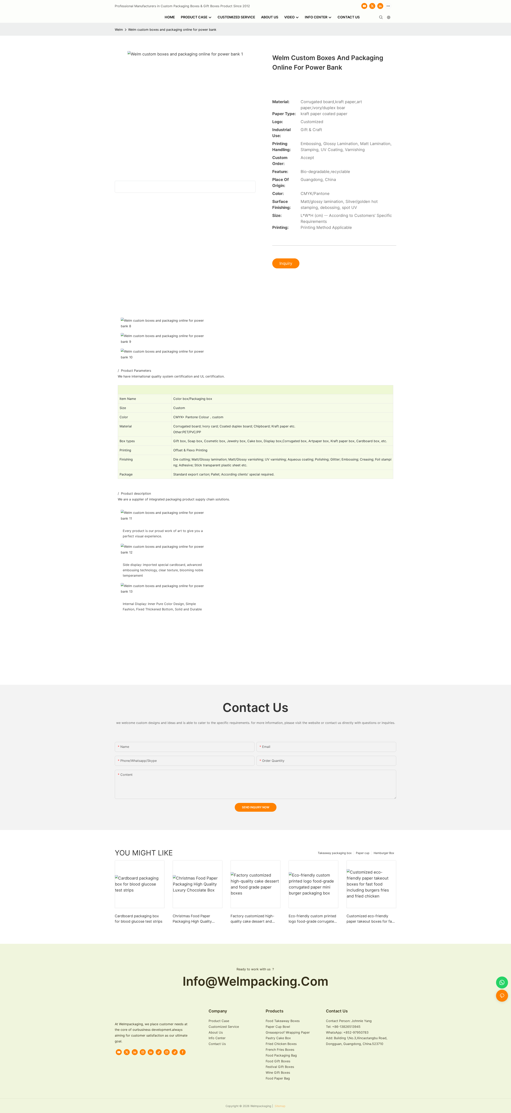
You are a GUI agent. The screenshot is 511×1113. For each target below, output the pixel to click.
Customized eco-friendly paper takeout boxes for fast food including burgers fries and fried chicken (371, 919)
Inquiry (285, 263)
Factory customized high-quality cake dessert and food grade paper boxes (252, 919)
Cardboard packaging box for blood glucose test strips (138, 918)
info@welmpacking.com (255, 981)
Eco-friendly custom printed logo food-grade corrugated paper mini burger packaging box (313, 919)
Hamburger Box (384, 853)
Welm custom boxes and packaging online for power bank (172, 30)
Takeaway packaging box (335, 853)
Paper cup (362, 853)
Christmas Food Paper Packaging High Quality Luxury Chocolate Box (192, 919)
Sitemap (279, 1106)
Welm (119, 30)
